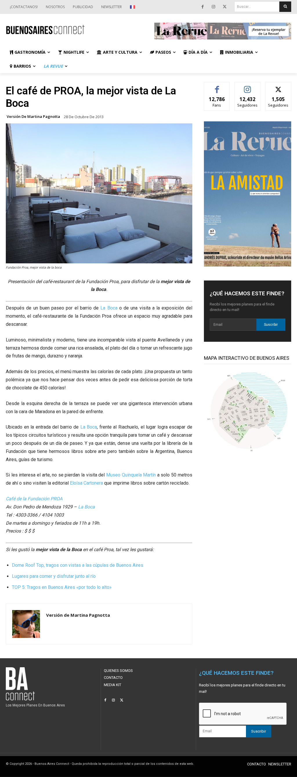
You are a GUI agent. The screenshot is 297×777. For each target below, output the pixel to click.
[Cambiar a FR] (133, 7)
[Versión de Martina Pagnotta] (26, 624)
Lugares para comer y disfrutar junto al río (54, 576)
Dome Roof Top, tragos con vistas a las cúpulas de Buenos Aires (77, 565)
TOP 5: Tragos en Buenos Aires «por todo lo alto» (62, 587)
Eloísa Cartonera (86, 483)
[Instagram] (213, 7)
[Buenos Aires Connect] (74, 30)
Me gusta (217, 86)
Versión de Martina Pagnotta (33, 116)
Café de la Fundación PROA (34, 498)
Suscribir (271, 325)
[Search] (285, 6)
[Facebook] (202, 7)
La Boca (108, 308)
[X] (224, 7)
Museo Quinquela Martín (131, 475)
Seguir (247, 86)
